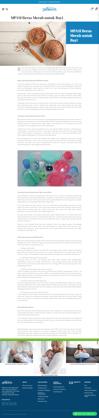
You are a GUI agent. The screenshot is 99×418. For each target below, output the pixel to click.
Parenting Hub (57, 392)
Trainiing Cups (42, 388)
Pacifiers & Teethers (44, 390)
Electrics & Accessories (42, 393)
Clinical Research (58, 387)
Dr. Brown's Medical (59, 389)
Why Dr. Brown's (27, 385)
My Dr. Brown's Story (74, 382)
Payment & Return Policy (90, 395)
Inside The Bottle (27, 388)
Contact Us (87, 388)
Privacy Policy (88, 393)
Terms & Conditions (90, 390)
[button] (7, 9)
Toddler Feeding (43, 396)
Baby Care (41, 399)
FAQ (85, 385)
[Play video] (49, 168)
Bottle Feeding (42, 385)
